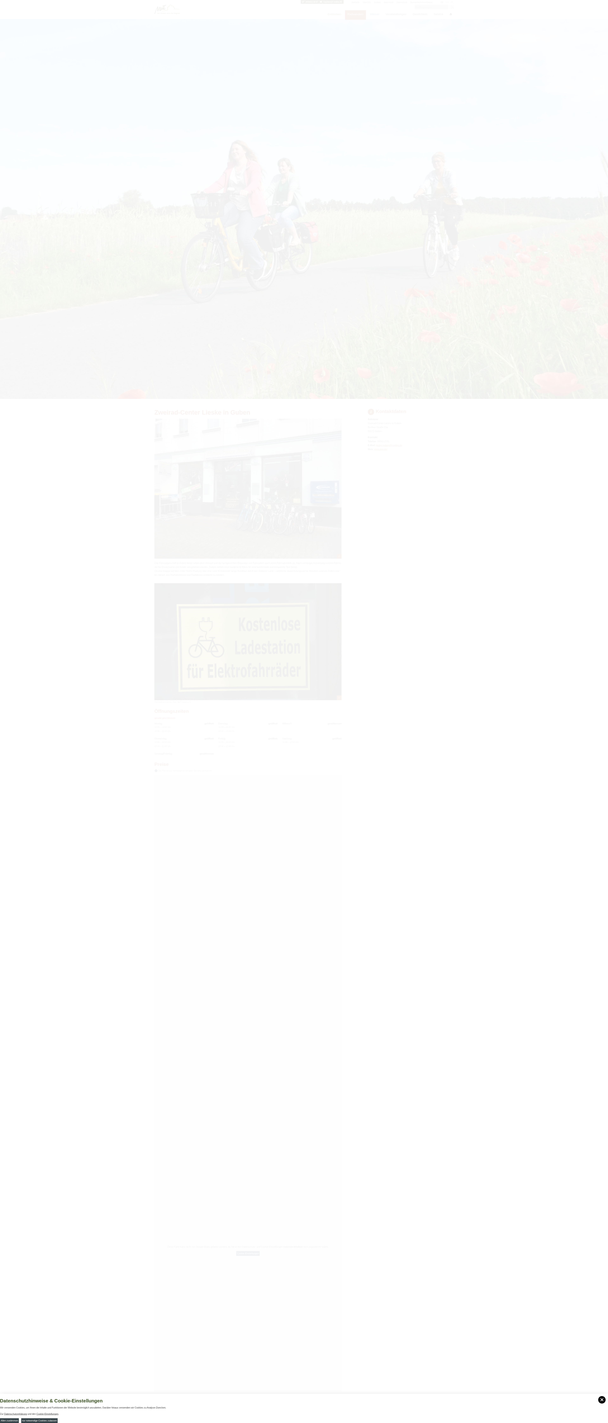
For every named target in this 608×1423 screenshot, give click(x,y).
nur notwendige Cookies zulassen (39, 1420)
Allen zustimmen (9, 1420)
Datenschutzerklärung (15, 1414)
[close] (602, 1400)
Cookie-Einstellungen (47, 1414)
